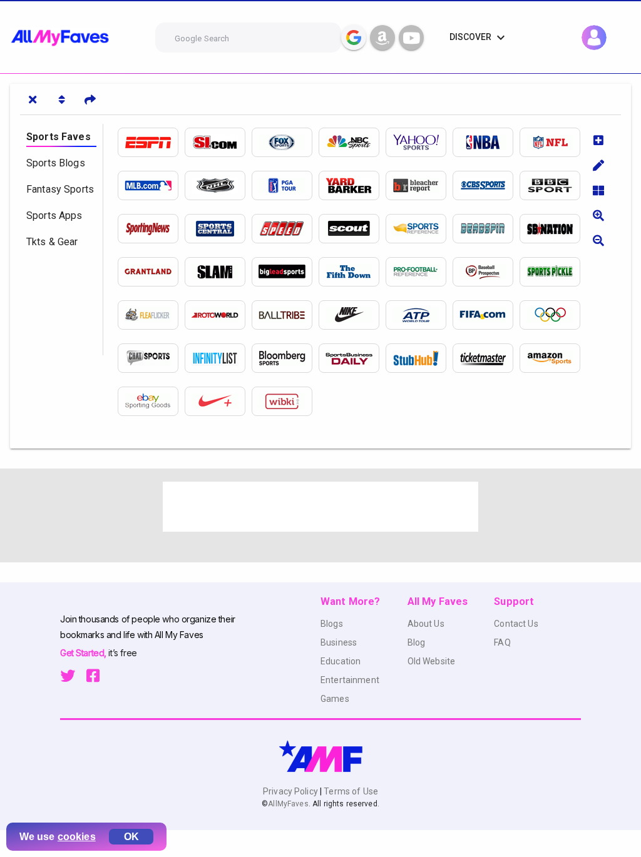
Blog (417, 642)
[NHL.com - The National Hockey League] (218, 185)
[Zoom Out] (598, 240)
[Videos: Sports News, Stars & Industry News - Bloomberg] (285, 358)
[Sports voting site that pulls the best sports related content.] (285, 315)
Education (340, 661)
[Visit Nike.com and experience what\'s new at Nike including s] (352, 315)
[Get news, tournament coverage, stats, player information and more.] (285, 185)
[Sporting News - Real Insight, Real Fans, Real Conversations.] (151, 228)
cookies (77, 836)
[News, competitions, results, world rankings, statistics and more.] (486, 315)
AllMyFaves (288, 803)
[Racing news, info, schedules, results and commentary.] (285, 228)
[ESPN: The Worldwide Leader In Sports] (151, 142)
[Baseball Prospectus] (486, 272)
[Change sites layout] (598, 190)
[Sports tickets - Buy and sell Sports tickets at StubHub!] (419, 358)
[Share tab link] (90, 99)
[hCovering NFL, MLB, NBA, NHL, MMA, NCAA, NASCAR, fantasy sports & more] (419, 185)
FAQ (502, 642)
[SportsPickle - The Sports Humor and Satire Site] (553, 272)
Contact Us (516, 624)
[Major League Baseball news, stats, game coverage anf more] (151, 185)
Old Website (432, 661)
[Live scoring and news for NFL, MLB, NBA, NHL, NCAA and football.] (486, 185)
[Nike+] (218, 401)
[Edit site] (598, 165)
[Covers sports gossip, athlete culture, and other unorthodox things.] (486, 228)
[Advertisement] (320, 507)
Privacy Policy (291, 791)
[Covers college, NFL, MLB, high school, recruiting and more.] (352, 228)
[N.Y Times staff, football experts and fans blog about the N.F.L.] (352, 272)
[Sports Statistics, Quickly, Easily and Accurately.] (419, 228)
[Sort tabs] (61, 99)
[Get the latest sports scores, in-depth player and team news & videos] (285, 142)
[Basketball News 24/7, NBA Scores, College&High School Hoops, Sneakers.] (218, 272)
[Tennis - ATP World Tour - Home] (419, 315)
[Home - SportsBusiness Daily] (352, 358)
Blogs (331, 624)
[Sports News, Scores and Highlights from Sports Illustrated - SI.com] (218, 142)
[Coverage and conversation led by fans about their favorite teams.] (553, 228)
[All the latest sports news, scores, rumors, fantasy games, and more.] (419, 142)
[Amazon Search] (382, 37)
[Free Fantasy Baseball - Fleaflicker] (151, 315)
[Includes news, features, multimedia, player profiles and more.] (486, 142)
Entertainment (349, 680)
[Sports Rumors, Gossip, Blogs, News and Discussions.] (352, 185)
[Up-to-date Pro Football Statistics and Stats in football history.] (419, 272)
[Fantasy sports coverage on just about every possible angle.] (218, 315)
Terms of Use (350, 791)
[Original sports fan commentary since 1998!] (218, 228)
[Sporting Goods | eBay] (151, 401)
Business (338, 642)
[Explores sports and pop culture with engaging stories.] (151, 272)
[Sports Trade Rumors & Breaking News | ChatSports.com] (151, 358)
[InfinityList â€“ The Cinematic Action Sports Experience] (218, 358)
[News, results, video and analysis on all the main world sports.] (553, 185)
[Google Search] (353, 37)
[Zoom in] (598, 215)
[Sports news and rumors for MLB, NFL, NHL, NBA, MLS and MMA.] (285, 272)
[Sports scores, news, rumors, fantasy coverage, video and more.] (352, 142)
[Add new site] (598, 140)
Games (334, 699)
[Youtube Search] (411, 37)
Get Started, (84, 652)
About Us (426, 624)
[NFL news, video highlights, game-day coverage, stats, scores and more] (553, 142)
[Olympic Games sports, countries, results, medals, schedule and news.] (553, 315)
